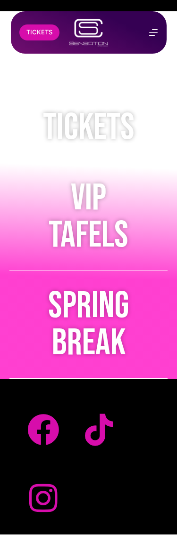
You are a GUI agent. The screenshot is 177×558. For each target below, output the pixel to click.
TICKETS (39, 32)
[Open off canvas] (153, 32)
